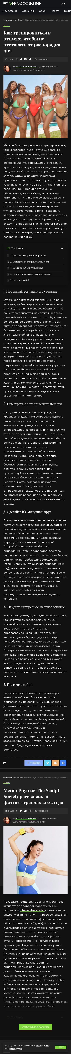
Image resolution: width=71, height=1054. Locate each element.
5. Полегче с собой (19, 280)
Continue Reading (35, 1027)
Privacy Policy (42, 1045)
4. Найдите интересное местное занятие (31, 273)
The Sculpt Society (33, 910)
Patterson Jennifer (26, 67)
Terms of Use (15, 1049)
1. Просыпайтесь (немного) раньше (28, 255)
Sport (6, 26)
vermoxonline (25, 3)
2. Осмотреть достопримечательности (29, 261)
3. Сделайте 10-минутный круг (26, 267)
